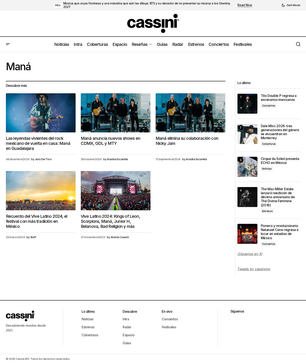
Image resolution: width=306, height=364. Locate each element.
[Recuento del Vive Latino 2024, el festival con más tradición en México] (41, 190)
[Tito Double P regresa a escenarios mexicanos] (247, 104)
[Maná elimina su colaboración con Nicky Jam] (190, 113)
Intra (57, 5)
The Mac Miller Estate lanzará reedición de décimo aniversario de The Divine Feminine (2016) (278, 197)
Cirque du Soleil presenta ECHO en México (280, 161)
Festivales (169, 327)
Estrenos (267, 211)
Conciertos (269, 105)
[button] (290, 5)
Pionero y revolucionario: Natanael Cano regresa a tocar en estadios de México (280, 232)
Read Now (244, 5)
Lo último (88, 311)
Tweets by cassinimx (253, 269)
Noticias (267, 168)
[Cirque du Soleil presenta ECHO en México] (247, 167)
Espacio (128, 335)
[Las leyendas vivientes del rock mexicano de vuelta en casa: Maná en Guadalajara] (41, 113)
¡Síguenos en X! (249, 254)
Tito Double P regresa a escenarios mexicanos (279, 98)
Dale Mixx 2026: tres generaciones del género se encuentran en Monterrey (280, 132)
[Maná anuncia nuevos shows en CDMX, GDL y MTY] (116, 113)
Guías (127, 343)
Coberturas (269, 143)
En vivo (167, 311)
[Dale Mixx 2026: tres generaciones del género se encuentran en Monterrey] (247, 134)
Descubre (130, 311)
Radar (127, 327)
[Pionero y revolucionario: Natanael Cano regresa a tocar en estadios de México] (247, 234)
